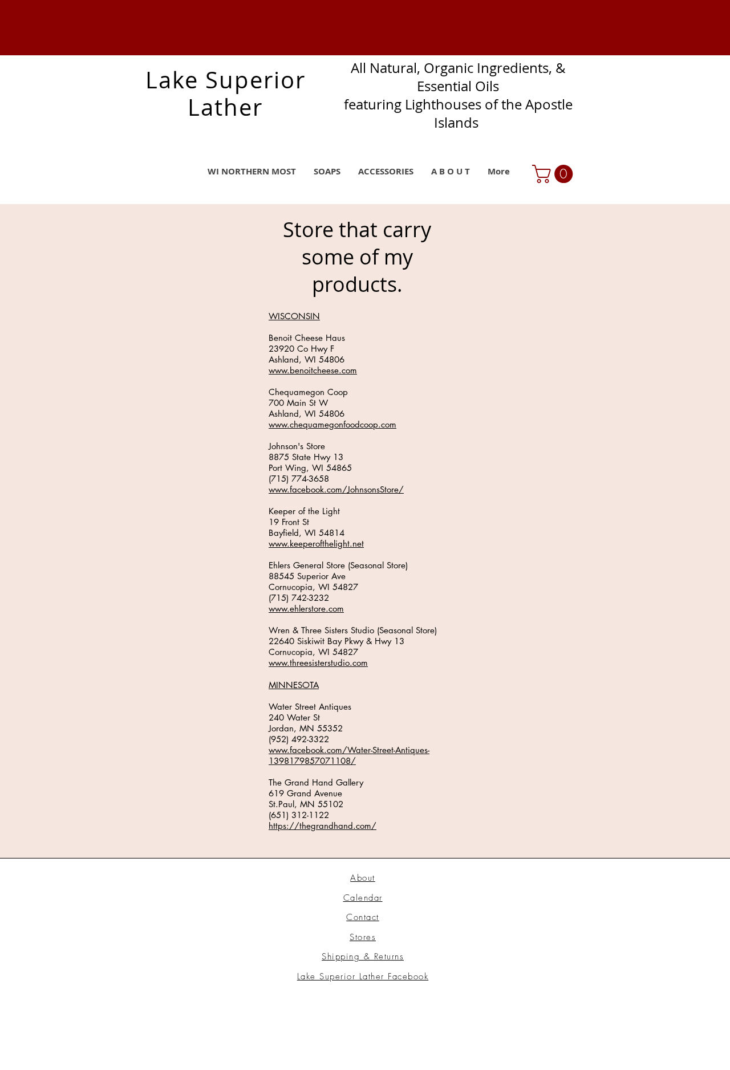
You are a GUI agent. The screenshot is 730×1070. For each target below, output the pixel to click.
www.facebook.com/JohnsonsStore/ (336, 489)
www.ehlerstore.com (306, 608)
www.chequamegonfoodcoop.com (332, 424)
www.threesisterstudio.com (318, 662)
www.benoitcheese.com (313, 370)
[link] (554, 174)
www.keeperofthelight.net (316, 543)
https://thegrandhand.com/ (322, 825)
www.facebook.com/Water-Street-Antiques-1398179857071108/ (349, 755)
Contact (362, 917)
